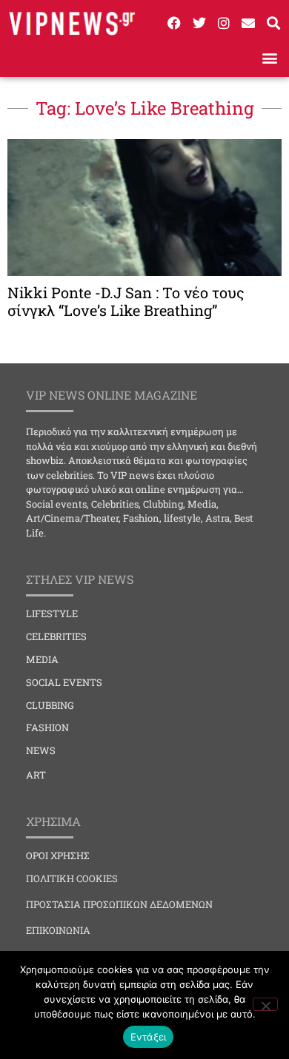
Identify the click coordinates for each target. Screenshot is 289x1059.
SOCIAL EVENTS (64, 682)
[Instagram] (224, 22)
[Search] (273, 22)
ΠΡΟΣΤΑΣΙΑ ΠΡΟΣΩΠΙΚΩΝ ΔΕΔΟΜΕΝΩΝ (119, 904)
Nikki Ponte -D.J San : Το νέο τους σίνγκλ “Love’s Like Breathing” (126, 301)
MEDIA (42, 659)
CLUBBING (50, 705)
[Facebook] (174, 22)
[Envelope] (248, 22)
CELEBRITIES (56, 636)
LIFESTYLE (52, 613)
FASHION (47, 727)
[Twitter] (198, 22)
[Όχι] (265, 1004)
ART (36, 774)
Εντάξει (148, 1037)
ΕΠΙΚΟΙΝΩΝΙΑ (58, 930)
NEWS (41, 750)
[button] (269, 57)
